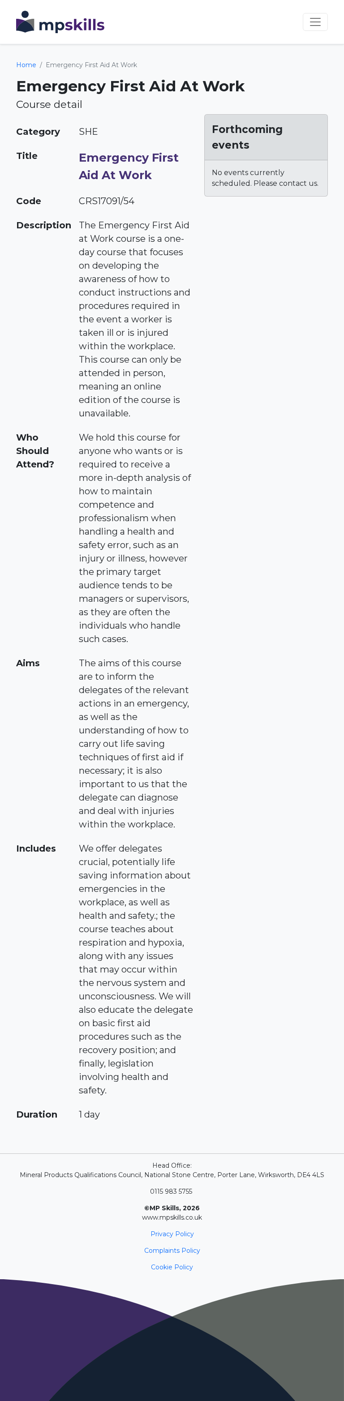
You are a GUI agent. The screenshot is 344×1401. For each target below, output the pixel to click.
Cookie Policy (172, 1267)
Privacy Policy (172, 1234)
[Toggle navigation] (315, 22)
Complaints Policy (172, 1251)
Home (26, 65)
